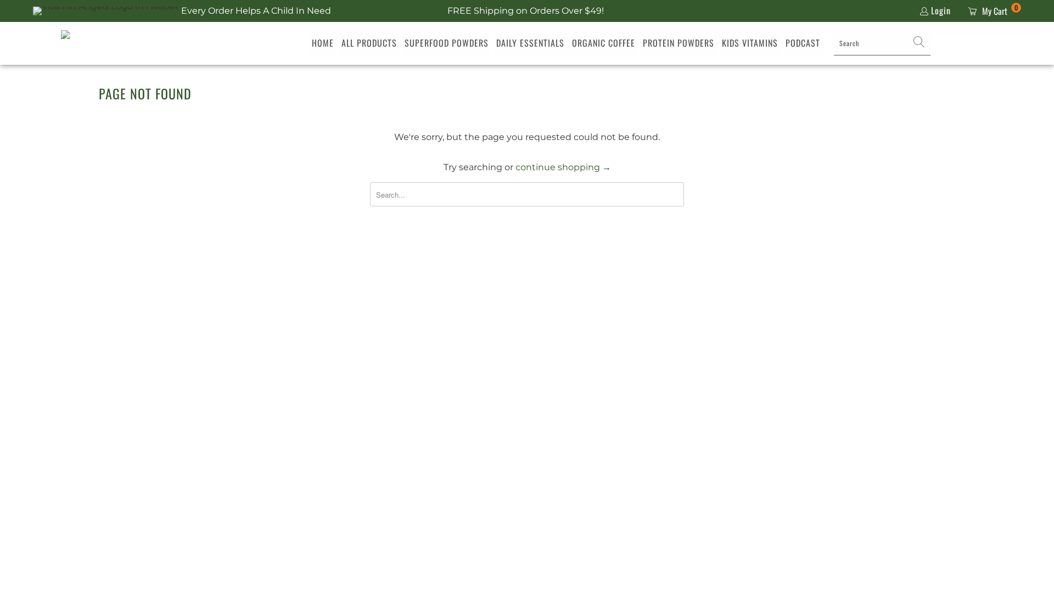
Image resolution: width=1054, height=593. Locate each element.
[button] (919, 43)
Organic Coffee (603, 42)
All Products (369, 42)
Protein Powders (678, 42)
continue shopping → (563, 167)
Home (323, 42)
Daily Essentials (530, 42)
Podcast (803, 42)
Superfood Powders (447, 42)
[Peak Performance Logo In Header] (90, 43)
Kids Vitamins (750, 42)
